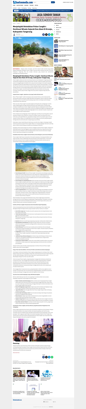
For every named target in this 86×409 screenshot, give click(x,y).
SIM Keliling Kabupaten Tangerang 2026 (64, 41)
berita (57, 25)
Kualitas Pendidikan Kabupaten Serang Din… (65, 84)
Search (53, 2)
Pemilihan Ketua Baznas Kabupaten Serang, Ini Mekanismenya (46, 379)
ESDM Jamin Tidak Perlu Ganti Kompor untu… (62, 80)
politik (57, 29)
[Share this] (43, 34)
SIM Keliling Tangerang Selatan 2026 (65, 51)
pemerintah (58, 31)
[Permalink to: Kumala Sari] (14, 34)
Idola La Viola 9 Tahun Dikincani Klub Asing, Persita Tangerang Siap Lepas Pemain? (47, 393)
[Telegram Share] (49, 34)
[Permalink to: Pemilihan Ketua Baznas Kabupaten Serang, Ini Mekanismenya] (47, 373)
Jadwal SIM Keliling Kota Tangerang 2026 (64, 60)
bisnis (57, 34)
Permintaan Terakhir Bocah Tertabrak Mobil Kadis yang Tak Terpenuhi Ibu (18, 392)
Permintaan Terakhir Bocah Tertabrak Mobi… (64, 94)
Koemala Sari (16, 352)
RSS (55, 401)
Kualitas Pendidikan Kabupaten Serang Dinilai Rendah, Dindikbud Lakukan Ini (40, 10)
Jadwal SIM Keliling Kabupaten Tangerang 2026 (65, 55)
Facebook (46, 401)
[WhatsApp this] (52, 34)
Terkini (55, 78)
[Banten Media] (23, 2)
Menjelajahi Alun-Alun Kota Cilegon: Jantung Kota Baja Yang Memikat (44, 362)
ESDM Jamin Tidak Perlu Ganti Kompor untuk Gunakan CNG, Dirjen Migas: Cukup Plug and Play (19, 379)
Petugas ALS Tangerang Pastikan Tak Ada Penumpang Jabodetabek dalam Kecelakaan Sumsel (33, 393)
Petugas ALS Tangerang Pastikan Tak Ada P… (66, 99)
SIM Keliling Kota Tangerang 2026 (66, 46)
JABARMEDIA (51, 406)
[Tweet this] (46, 34)
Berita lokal (58, 27)
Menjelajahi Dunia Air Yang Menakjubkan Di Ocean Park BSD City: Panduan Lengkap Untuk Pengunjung (22, 362)
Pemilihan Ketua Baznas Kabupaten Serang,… (64, 89)
